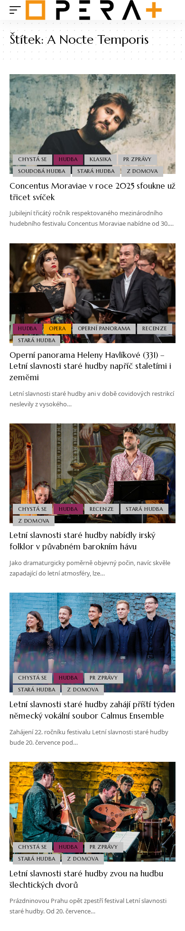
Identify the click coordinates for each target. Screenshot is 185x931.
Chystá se (32, 159)
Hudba (68, 159)
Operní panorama (104, 328)
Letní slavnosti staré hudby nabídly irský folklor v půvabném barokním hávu (82, 541)
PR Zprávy (137, 159)
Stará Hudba (95, 171)
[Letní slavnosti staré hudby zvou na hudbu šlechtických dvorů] (92, 812)
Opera (57, 328)
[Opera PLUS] (94, 10)
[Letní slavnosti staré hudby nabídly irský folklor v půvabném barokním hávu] (92, 473)
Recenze (154, 328)
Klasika (100, 159)
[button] (17, 10)
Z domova (142, 171)
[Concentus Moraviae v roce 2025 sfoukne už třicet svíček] (92, 124)
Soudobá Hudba (41, 171)
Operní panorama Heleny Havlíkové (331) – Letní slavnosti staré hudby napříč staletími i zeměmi (90, 366)
